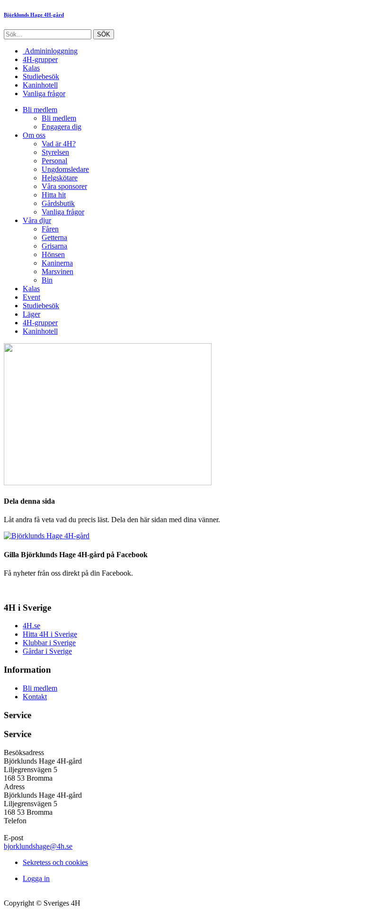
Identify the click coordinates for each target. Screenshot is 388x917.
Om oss (34, 135)
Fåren (50, 229)
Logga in (36, 878)
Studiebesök (41, 76)
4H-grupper (40, 59)
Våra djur (37, 220)
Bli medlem (40, 110)
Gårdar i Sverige (47, 651)
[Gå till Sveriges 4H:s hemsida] (46, 536)
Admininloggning (50, 51)
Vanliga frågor (44, 93)
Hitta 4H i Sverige (50, 634)
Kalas (31, 68)
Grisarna (54, 246)
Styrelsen (55, 152)
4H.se (31, 626)
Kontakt (35, 697)
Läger (31, 314)
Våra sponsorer (64, 186)
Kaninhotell (40, 85)
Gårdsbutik (58, 203)
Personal (54, 161)
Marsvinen (57, 271)
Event (31, 297)
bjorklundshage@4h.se (38, 846)
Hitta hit (54, 195)
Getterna (54, 237)
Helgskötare (60, 178)
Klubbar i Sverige (49, 643)
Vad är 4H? (59, 144)
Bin (47, 280)
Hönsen (53, 254)
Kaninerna (57, 263)
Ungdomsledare (65, 169)
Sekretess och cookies (55, 862)
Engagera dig (61, 127)
